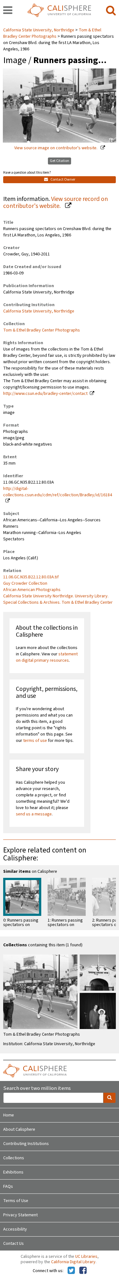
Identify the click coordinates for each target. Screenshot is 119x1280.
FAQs (8, 1186)
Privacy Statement (20, 1215)
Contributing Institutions (26, 1144)
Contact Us (13, 1243)
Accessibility (15, 1229)
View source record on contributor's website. (55, 203)
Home (8, 1115)
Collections (13, 1158)
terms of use (35, 740)
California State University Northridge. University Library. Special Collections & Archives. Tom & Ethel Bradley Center (58, 599)
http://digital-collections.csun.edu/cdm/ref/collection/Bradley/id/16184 (57, 492)
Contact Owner (62, 179)
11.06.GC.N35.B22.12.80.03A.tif (31, 577)
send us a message (34, 814)
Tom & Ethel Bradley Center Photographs (52, 33)
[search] (111, 10)
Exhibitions (13, 1172)
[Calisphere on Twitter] (71, 1271)
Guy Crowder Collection (25, 583)
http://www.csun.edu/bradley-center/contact (45, 393)
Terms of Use (15, 1201)
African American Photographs (32, 590)
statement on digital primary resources (47, 657)
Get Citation (59, 161)
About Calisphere (19, 1129)
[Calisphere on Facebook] (83, 1271)
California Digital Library (73, 1262)
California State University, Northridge (39, 30)
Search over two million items (37, 1088)
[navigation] (7, 10)
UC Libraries (86, 1256)
